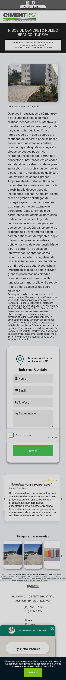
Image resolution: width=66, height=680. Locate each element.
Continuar (33, 672)
